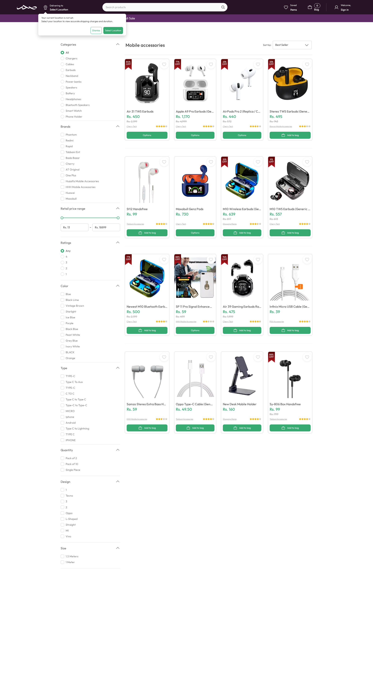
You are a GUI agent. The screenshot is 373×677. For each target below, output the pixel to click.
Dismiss (96, 30)
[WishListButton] (164, 64)
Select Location (113, 30)
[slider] (62, 217)
